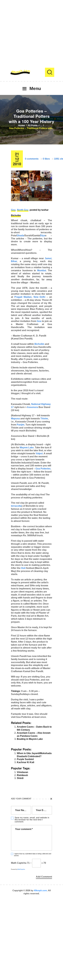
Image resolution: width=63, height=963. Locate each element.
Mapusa (15, 418)
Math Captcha (18, 863)
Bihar (14, 261)
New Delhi (39, 297)
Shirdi (20, 778)
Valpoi (39, 453)
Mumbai (41, 270)
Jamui (48, 258)
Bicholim (16, 215)
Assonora (32, 407)
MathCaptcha (21, 869)
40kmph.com (40, 890)
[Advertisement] (31, 31)
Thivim (44, 418)
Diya (42, 235)
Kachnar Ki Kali (25, 762)
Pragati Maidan (23, 297)
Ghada (20, 235)
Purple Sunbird (25, 759)
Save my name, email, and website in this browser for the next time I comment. (32, 820)
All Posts (33, 125)
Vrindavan (22, 772)
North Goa (22, 210)
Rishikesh (22, 775)
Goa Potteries (43, 468)
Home (21, 125)
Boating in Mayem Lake (30, 739)
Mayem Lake (27, 447)
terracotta (16, 506)
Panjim (20, 424)
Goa (13, 210)
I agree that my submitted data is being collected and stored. (32, 854)
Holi (23, 568)
